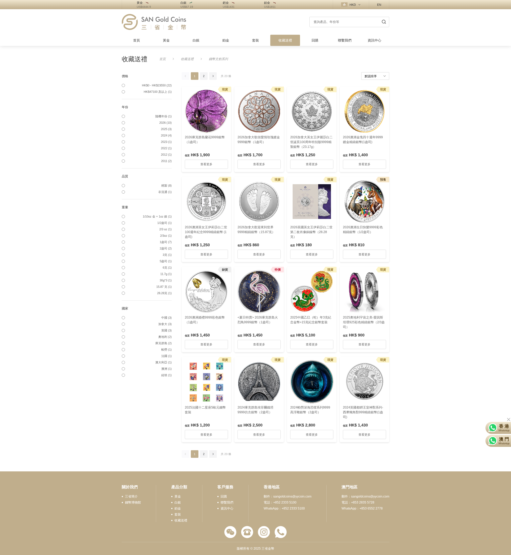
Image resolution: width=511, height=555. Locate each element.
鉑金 (177, 508)
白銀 (177, 502)
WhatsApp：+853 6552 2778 (362, 508)
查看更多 (206, 164)
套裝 (177, 514)
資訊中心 (227, 508)
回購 (224, 496)
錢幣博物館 (133, 502)
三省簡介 (131, 496)
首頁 (162, 59)
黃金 (177, 496)
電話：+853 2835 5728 (358, 502)
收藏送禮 (187, 59)
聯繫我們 (227, 502)
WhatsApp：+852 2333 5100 (284, 508)
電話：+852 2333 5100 (280, 502)
